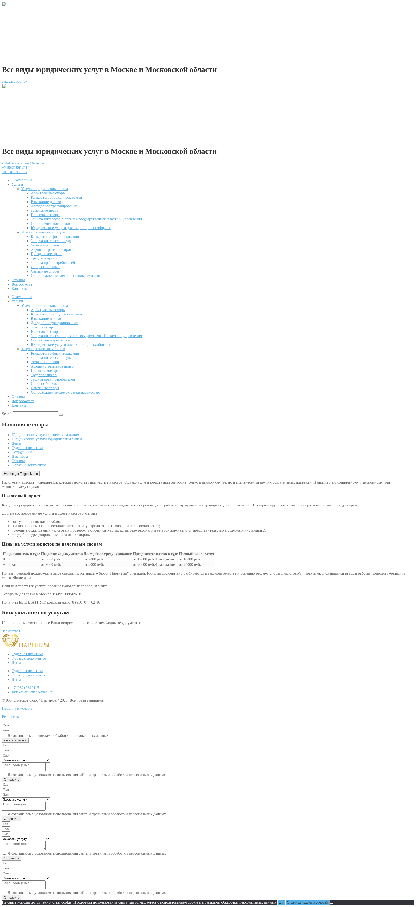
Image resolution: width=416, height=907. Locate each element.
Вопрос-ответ (23, 284)
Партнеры (20, 456)
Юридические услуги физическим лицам (45, 435)
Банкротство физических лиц (55, 236)
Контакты (20, 288)
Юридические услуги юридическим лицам (47, 439)
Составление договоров (50, 223)
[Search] (61, 415)
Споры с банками (45, 267)
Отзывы (18, 280)
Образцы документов (29, 465)
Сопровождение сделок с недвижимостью (65, 275)
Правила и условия (17, 708)
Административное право (52, 249)
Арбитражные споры (48, 193)
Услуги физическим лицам (43, 232)
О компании (22, 180)
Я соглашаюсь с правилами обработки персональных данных (58, 735)
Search (7, 414)
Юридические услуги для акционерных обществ (71, 228)
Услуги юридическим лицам (44, 189)
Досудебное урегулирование (54, 206)
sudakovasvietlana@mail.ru (23, 163)
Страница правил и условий (307, 902)
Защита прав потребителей (53, 262)
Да (281, 902)
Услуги (17, 184)
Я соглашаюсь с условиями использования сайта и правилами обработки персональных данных (87, 775)
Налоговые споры (45, 215)
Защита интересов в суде (51, 241)
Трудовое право (44, 258)
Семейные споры (45, 271)
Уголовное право (45, 245)
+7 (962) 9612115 (15, 167)
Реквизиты (11, 717)
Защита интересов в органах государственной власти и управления (86, 219)
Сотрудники (22, 452)
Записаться (11, 631)
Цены (16, 443)
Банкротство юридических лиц (56, 197)
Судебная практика (27, 448)
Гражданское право (46, 254)
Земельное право (44, 210)
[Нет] (331, 903)
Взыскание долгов (46, 202)
